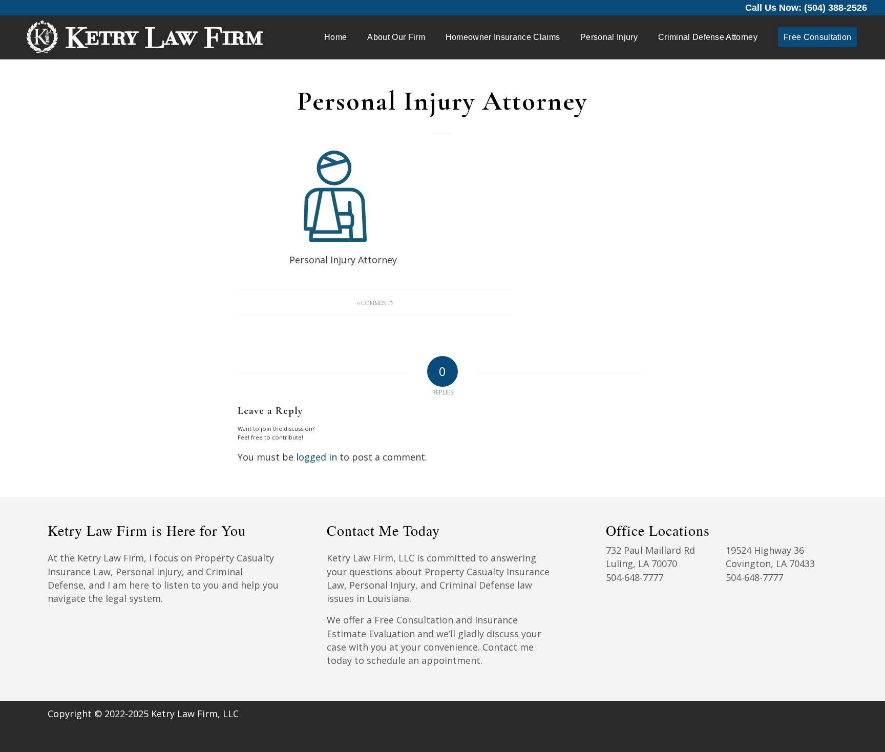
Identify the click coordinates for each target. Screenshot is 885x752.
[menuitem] (335, 37)
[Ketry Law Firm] (144, 37)
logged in (316, 457)
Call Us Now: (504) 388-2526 (806, 8)
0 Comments (375, 302)
